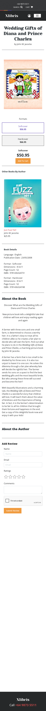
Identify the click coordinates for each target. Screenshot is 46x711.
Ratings (7, 470)
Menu (37, 16)
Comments (9, 483)
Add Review (9, 443)
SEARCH (16, 7)
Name (7, 448)
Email (6, 459)
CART (28, 7)
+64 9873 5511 (23, 4)
